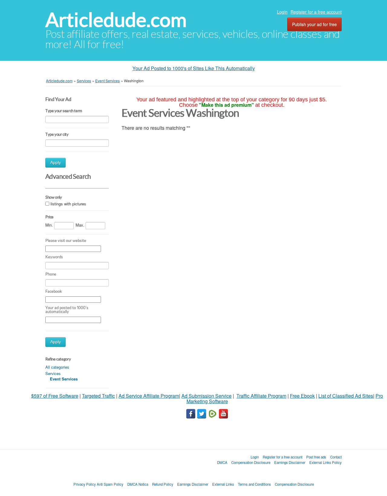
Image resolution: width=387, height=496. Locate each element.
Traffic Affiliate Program (261, 395)
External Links (223, 484)
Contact (336, 457)
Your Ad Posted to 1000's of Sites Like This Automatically (193, 68)
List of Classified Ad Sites (345, 395)
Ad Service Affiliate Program (149, 395)
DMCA (222, 462)
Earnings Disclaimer (289, 462)
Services (53, 373)
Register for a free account (316, 12)
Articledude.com (116, 20)
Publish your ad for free (314, 24)
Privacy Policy (84, 484)
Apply (55, 162)
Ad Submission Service (206, 395)
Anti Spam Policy (110, 484)
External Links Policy (325, 462)
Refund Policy (162, 484)
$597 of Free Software (54, 395)
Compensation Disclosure (250, 462)
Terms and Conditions (254, 484)
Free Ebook (302, 395)
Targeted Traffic (98, 395)
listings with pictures (68, 204)
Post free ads (316, 457)
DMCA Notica (137, 484)
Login (282, 12)
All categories (57, 367)
